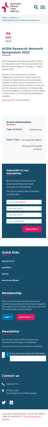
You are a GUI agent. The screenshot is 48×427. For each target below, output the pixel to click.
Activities (6, 267)
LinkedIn (11, 402)
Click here (6, 100)
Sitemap (5, 419)
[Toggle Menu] (42, 7)
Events (5, 274)
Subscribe (31, 229)
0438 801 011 (12, 384)
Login (7, 317)
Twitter (4, 402)
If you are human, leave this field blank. (27, 353)
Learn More (25, 317)
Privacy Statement (31, 416)
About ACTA (8, 261)
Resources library (10, 280)
